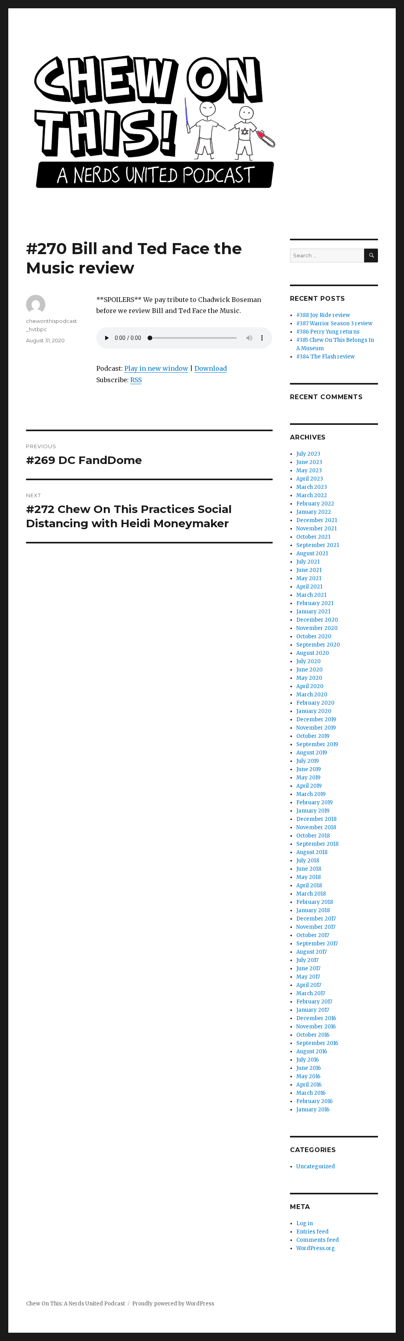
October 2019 (312, 736)
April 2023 (309, 478)
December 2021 (316, 520)
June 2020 (309, 669)
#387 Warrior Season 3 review (334, 323)
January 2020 (313, 711)
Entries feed (312, 1231)
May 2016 (308, 1076)
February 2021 (314, 603)
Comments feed (317, 1240)
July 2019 (307, 761)
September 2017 (317, 943)
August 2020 (312, 653)
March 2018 (311, 893)
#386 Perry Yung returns (327, 331)
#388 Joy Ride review (323, 315)
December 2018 (316, 819)
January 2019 (312, 810)
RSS (136, 380)
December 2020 (317, 620)
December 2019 (316, 719)
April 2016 (309, 1084)
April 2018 (309, 885)
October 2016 (312, 1035)
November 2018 (316, 827)
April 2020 (310, 686)
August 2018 (311, 852)
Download (211, 368)
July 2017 (307, 960)
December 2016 (316, 1018)
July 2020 (308, 661)
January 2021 (313, 611)
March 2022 (311, 495)
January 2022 (313, 512)
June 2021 (309, 570)
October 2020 (313, 636)
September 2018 (317, 844)
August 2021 (312, 553)
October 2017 (312, 935)
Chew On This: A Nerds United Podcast (75, 1303)
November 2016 (316, 1026)
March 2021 (311, 595)
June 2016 (308, 1068)
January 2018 (313, 910)
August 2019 (311, 752)
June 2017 (308, 968)
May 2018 (308, 877)
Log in (304, 1223)
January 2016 (312, 1109)
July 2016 (307, 1059)
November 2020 (317, 628)
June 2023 (309, 462)
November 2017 (315, 927)
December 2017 (316, 918)
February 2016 (314, 1101)
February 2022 (315, 503)
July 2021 (308, 561)
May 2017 (308, 976)
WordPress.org (315, 1248)
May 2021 (308, 578)
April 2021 (309, 586)
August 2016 (311, 1051)
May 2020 (309, 678)
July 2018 (307, 860)
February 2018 (314, 902)
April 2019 (309, 786)
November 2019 (316, 727)
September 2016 (317, 1043)
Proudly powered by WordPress (173, 1303)
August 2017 (311, 952)
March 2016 (310, 1093)
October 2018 (313, 835)
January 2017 (312, 1010)
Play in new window (156, 368)
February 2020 (315, 703)
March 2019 (310, 794)
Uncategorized (315, 1166)
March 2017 (310, 993)
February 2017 (314, 1001)
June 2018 (308, 869)
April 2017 (308, 985)
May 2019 (308, 777)
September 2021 (317, 545)
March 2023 (311, 487)
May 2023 (309, 470)
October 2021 (313, 537)
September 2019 (317, 744)
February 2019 (314, 802)
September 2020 (318, 644)
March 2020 (311, 694)
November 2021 (316, 528)
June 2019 (308, 769)
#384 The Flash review (325, 356)
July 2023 (308, 454)
